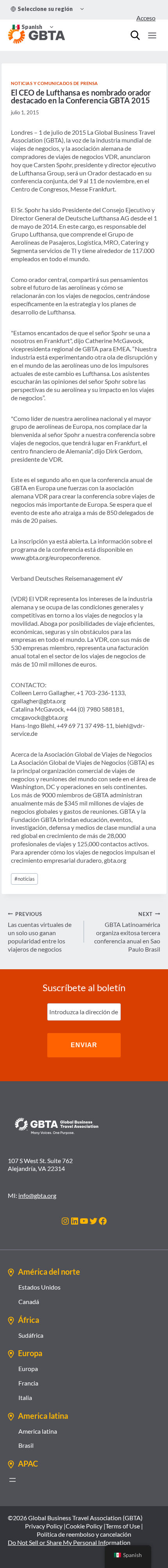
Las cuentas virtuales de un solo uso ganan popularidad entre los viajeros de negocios (39, 932)
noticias (24, 879)
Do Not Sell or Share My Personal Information (69, 1542)
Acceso (145, 18)
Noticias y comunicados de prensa (54, 83)
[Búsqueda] (135, 35)
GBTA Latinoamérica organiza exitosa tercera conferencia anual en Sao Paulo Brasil (127, 932)
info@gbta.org (37, 1195)
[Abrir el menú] (12, 1480)
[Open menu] (152, 35)
